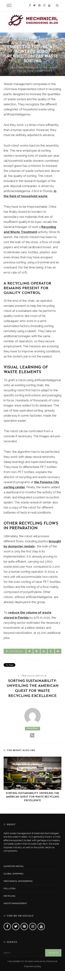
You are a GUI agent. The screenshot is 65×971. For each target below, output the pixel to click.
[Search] (57, 5)
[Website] (32, 735)
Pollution (16, 67)
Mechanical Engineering (18, 881)
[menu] (8, 5)
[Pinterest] (39, 5)
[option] (32, 780)
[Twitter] (34, 5)
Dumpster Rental (14, 866)
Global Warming (13, 873)
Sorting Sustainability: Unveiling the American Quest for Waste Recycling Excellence (32, 797)
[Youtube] (49, 5)
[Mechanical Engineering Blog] (32, 21)
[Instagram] (44, 5)
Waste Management (15, 903)
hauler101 (50, 67)
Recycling (32, 67)
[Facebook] (30, 5)
